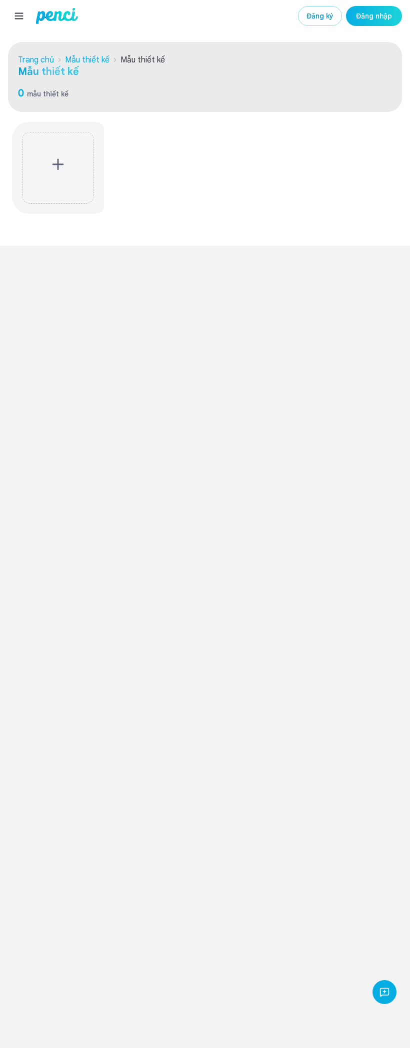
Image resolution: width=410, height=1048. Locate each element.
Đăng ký (320, 15)
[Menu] (19, 16)
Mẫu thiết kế (87, 60)
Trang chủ (36, 60)
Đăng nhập (374, 15)
